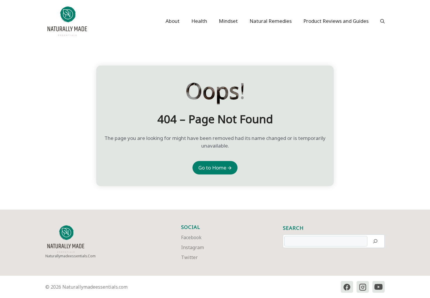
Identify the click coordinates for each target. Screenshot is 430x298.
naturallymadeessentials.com (70, 256)
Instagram (192, 247)
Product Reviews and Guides (336, 21)
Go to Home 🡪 (215, 167)
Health (199, 21)
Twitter (189, 257)
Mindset (228, 21)
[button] (379, 21)
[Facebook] (347, 287)
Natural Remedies (271, 21)
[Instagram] (363, 287)
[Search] (375, 241)
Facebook (191, 237)
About (173, 21)
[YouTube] (378, 287)
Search (293, 228)
